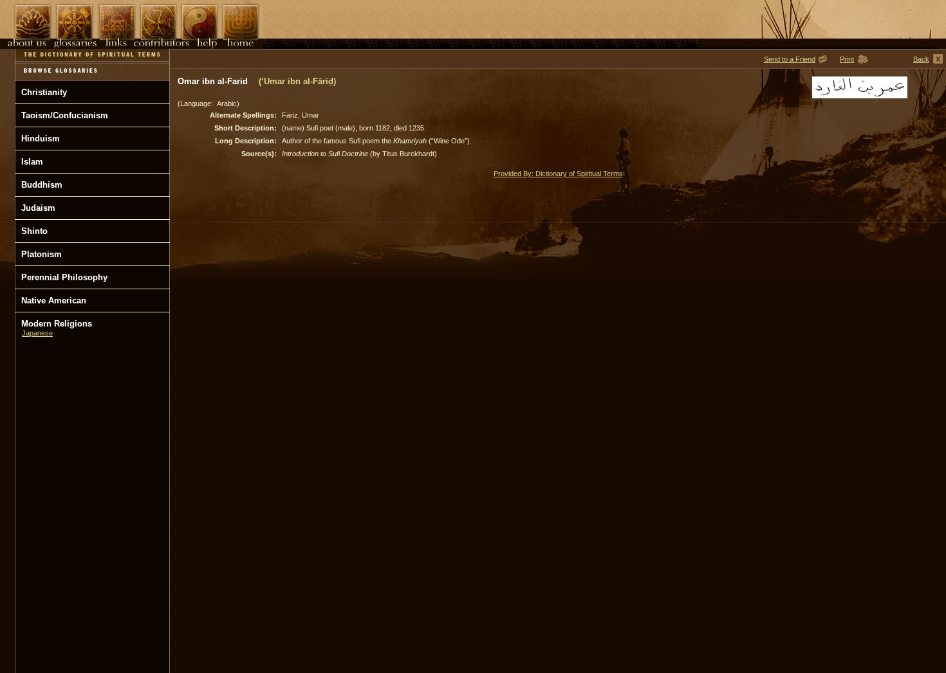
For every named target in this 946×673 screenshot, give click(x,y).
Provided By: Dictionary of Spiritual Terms (558, 173)
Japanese (37, 333)
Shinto (34, 231)
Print (847, 59)
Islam (32, 161)
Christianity (44, 92)
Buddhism (41, 185)
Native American (53, 300)
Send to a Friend (789, 59)
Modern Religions (56, 323)
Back (921, 59)
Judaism (38, 208)
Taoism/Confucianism (64, 115)
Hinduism (40, 138)
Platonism (41, 254)
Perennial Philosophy (64, 277)
